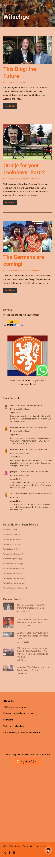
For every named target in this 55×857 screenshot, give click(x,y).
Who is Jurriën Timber (12, 539)
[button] (49, 5)
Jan (7, 82)
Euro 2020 (18, 179)
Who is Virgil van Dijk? (12, 544)
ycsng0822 (14, 471)
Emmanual (14, 427)
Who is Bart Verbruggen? (13, 573)
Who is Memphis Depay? (13, 559)
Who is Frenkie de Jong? (13, 563)
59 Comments (36, 270)
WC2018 (26, 179)
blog (12, 82)
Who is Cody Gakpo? (11, 534)
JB (11, 493)
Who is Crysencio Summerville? (16, 588)
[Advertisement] (27, 805)
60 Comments (21, 82)
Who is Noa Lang (10, 529)
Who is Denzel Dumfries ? (13, 568)
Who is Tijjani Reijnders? (13, 554)
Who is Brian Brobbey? (12, 549)
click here (8, 719)
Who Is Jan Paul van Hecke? (14, 578)
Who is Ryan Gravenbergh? (14, 583)
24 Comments (36, 179)
